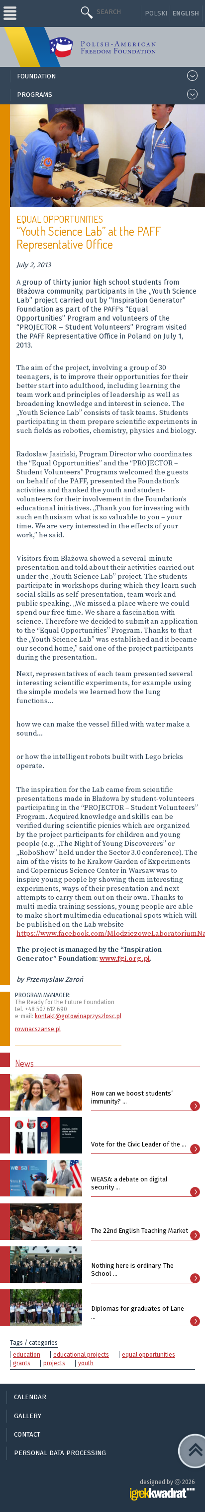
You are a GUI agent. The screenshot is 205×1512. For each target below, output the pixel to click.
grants (21, 1363)
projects (54, 1363)
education (26, 1354)
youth (86, 1363)
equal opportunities (148, 1354)
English (186, 13)
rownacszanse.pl (38, 1029)
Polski (156, 13)
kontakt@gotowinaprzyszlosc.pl (78, 1016)
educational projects (81, 1354)
